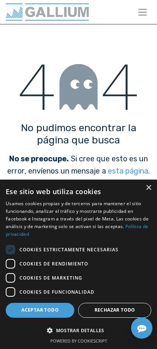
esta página (128, 170)
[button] (78, 330)
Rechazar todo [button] (115, 310)
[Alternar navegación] (143, 12)
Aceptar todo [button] (40, 310)
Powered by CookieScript (78, 341)
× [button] (148, 188)
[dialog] (78, 264)
